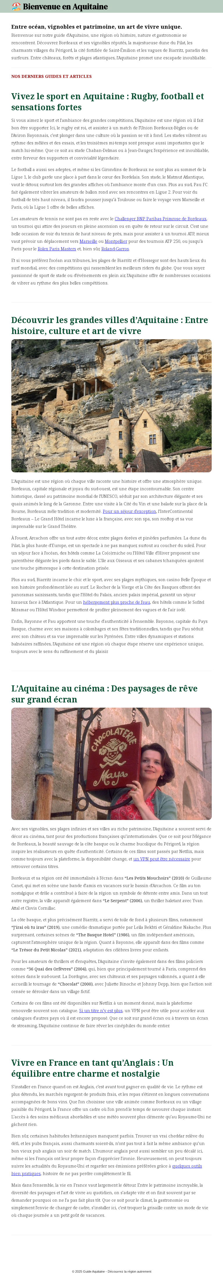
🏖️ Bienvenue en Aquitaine (59, 6)
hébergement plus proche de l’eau (116, 602)
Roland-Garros (115, 249)
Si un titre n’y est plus (101, 1010)
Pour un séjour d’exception (129, 511)
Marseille (88, 241)
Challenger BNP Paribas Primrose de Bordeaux (160, 218)
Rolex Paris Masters (57, 249)
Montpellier (116, 241)
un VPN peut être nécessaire (161, 859)
